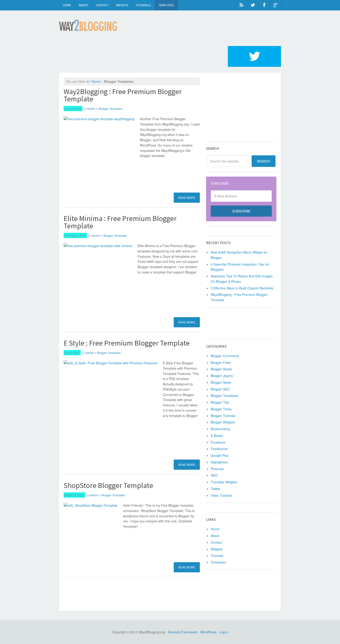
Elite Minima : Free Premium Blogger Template (120, 222)
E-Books (217, 435)
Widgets (122, 5)
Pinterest (217, 468)
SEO (214, 475)
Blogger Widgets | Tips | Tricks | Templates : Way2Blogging (88, 25)
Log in (223, 632)
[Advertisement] (143, 56)
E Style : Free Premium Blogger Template (127, 343)
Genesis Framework (183, 632)
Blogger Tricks (221, 409)
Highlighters (219, 462)
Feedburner (219, 448)
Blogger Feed (221, 362)
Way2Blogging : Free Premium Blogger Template (123, 95)
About (83, 5)
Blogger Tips (220, 402)
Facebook (218, 442)
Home (67, 5)
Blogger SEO (220, 389)
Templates (166, 5)
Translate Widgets (224, 482)
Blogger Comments (225, 355)
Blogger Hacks (221, 369)
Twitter (215, 488)
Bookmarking (220, 428)
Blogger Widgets (223, 422)
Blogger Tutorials (223, 415)
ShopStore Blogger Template (108, 485)
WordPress (208, 632)
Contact (102, 5)
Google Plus (220, 455)
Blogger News (221, 382)
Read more (186, 197)
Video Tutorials (221, 495)
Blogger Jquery (222, 375)
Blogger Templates (110, 108)
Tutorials (143, 5)
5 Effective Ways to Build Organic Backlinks (242, 288)
